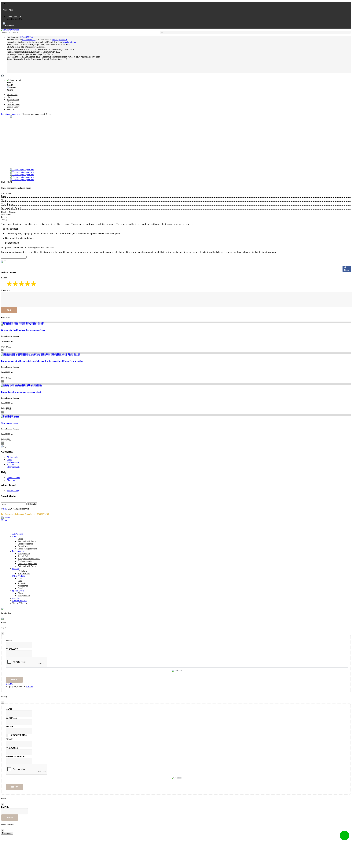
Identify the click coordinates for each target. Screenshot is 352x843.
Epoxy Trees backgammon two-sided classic (21, 392)
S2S (5, 509)
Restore (29, 686)
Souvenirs (22, 583)
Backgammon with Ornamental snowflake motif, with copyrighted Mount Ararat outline (42, 361)
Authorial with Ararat (27, 566)
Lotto (20, 578)
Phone (9, 726)
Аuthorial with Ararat (27, 541)
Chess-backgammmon (27, 549)
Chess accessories (25, 544)
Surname (11, 718)
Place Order (7, 833)
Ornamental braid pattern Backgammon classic (23, 330)
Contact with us (13, 477)
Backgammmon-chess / (11, 114)
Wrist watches (24, 573)
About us (11, 109)
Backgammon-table (26, 561)
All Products (12, 94)
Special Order (13, 107)
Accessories (23, 586)
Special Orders (24, 556)
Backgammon (13, 99)
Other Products (13, 104)
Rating (4, 278)
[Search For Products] (3, 76)
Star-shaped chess (9, 423)
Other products (13, 467)
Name (9, 709)
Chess (9, 97)
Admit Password (16, 756)
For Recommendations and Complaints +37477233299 (25, 514)
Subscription (18, 735)
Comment (5, 290)
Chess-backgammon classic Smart (16, 188)
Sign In (10, 19)
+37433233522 (26, 37)
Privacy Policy (13, 490)
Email (9, 640)
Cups (20, 581)
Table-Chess (23, 546)
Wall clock (22, 571)
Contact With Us (14, 16)
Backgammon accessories (29, 558)
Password (12, 649)
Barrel (20, 588)
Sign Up (18, 19)
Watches (10, 102)
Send (9, 310)
